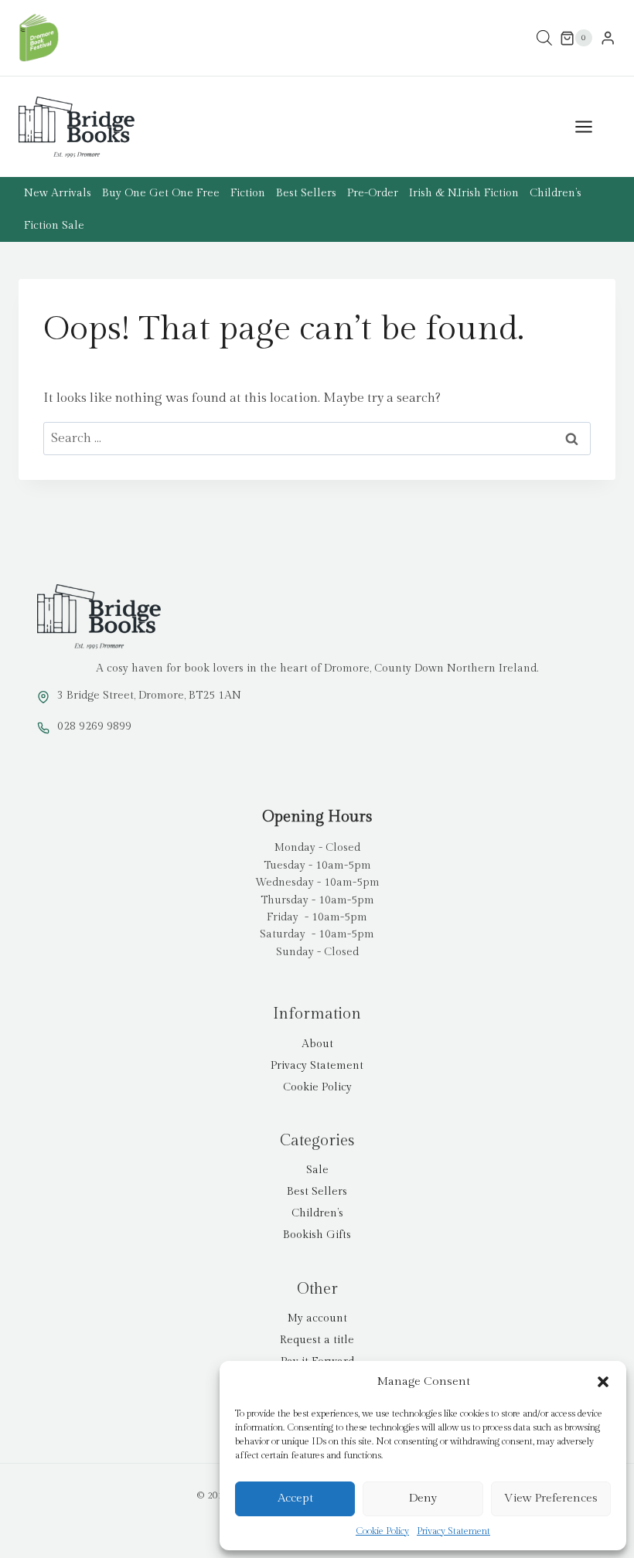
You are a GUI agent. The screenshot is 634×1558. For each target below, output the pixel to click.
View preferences (551, 1498)
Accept (295, 1498)
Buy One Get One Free (161, 193)
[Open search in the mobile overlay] (544, 38)
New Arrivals (57, 193)
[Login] (607, 38)
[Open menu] (591, 127)
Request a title (317, 1340)
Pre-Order (372, 193)
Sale (317, 1170)
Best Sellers (306, 193)
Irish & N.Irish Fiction (464, 193)
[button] (603, 1382)
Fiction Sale (54, 225)
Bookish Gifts (317, 1235)
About (317, 1044)
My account (317, 1318)
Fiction (247, 193)
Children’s (555, 193)
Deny (423, 1498)
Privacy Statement (453, 1531)
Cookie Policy (382, 1531)
